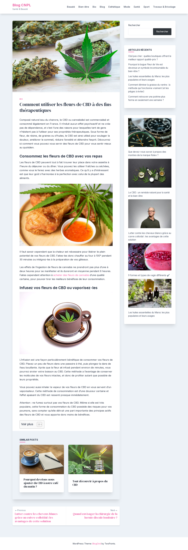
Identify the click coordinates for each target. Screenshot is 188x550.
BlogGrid (96, 543)
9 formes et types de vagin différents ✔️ (149, 275)
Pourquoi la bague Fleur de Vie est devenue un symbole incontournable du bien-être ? (148, 68)
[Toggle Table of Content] (38, 424)
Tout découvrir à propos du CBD (90, 483)
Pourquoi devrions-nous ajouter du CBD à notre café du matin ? (41, 483)
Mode (127, 6)
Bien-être (83, 6)
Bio (94, 6)
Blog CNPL (21, 5)
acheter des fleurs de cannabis (71, 275)
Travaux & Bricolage (164, 6)
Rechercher (134, 25)
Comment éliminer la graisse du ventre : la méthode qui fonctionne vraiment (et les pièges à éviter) (149, 88)
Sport (146, 6)
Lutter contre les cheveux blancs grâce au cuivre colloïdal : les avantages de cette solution (149, 236)
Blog (102, 6)
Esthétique (114, 6)
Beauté (71, 6)
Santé (137, 6)
